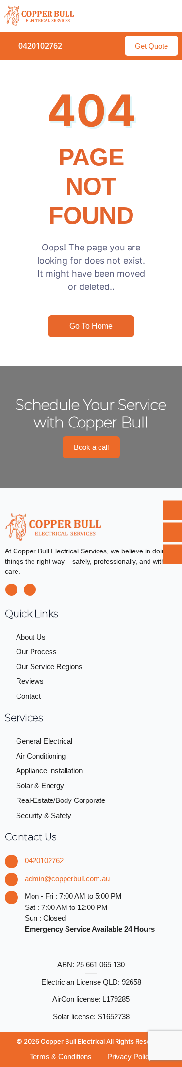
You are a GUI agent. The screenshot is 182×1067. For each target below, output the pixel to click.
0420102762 (44, 860)
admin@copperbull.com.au (67, 878)
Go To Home (91, 326)
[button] (169, 15)
